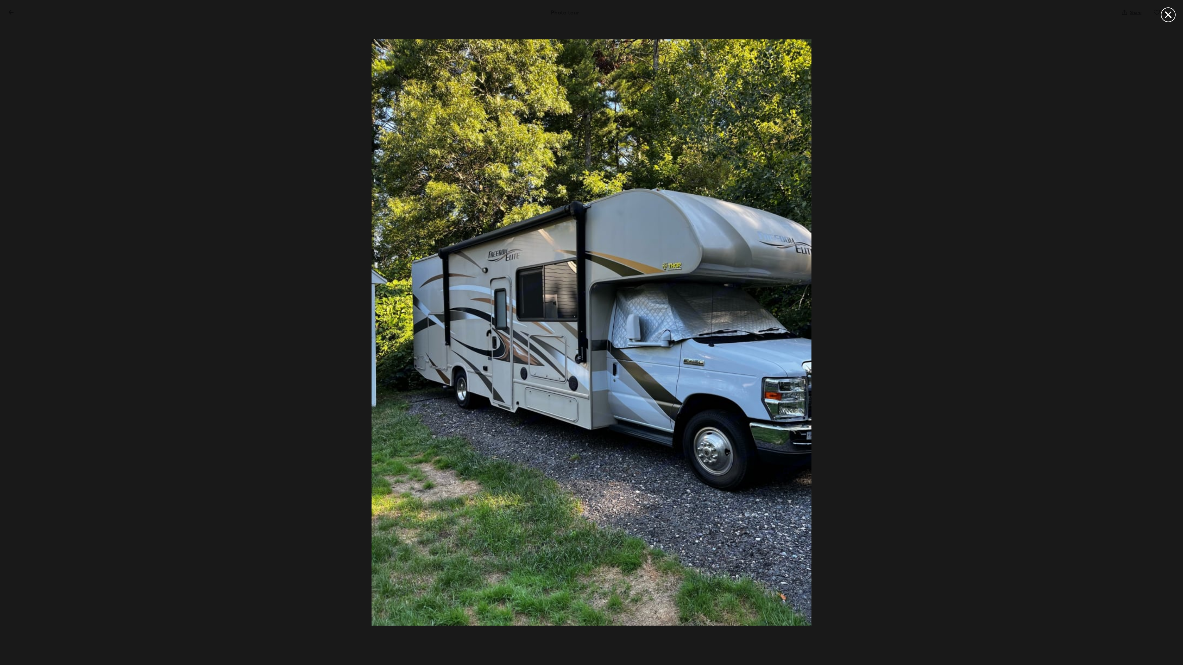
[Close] (1168, 14)
